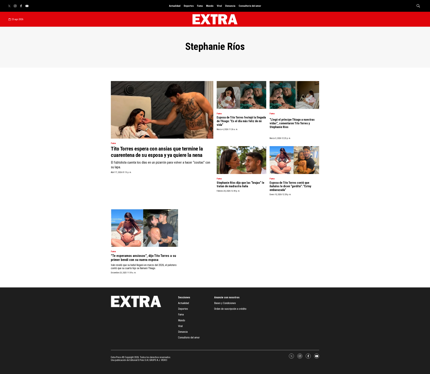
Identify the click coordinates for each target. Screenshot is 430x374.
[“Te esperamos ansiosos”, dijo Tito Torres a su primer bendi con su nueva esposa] (144, 228)
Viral (219, 5)
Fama (200, 5)
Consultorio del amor (250, 5)
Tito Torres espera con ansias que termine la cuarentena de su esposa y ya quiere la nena (157, 151)
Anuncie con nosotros (227, 297)
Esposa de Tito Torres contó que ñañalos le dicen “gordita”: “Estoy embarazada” (290, 186)
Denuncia (230, 5)
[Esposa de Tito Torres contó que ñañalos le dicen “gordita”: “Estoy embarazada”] (294, 160)
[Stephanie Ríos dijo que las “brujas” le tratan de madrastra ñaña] (241, 160)
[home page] (215, 19)
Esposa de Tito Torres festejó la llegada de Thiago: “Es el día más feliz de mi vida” (241, 121)
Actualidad (174, 5)
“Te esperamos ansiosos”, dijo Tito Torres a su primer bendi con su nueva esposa (143, 258)
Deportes (189, 5)
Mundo (209, 5)
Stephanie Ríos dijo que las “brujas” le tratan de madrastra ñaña (240, 184)
